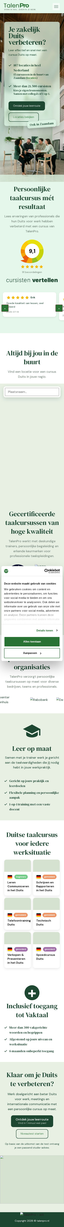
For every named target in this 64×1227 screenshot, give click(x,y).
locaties (31, 78)
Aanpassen (30, 652)
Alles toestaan (32, 641)
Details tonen (44, 630)
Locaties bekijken (23, 117)
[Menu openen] (56, 6)
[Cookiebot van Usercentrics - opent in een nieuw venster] (45, 571)
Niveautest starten (32, 1133)
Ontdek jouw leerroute (26, 106)
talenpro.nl (43, 1220)
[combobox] (32, 392)
